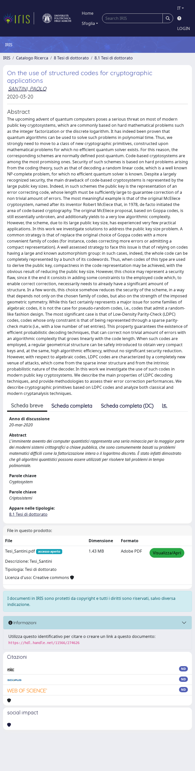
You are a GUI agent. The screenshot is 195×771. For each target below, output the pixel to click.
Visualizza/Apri (167, 553)
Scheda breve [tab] (27, 405)
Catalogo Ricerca (32, 58)
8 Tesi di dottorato (71, 58)
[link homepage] (18, 18)
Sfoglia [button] (88, 23)
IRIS (6, 58)
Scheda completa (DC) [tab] (127, 406)
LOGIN (183, 28)
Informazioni (24, 622)
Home (87, 13)
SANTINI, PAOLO (27, 88)
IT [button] (179, 8)
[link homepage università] (57, 18)
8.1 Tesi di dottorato (113, 58)
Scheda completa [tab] (72, 406)
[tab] (165, 405)
